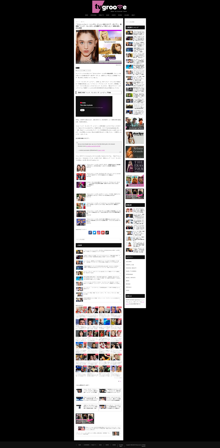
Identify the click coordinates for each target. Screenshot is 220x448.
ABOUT (121, 446)
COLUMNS (121, 444)
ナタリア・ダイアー (80, 70)
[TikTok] (107, 232)
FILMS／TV (93, 444)
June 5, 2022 (101, 150)
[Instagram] (98, 232)
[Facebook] (90, 232)
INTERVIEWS (86, 444)
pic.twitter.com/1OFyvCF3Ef (93, 146)
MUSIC (100, 444)
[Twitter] (94, 232)
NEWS (78, 67)
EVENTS (107, 444)
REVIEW (114, 444)
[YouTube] (103, 232)
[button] (120, 239)
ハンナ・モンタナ (87, 70)
